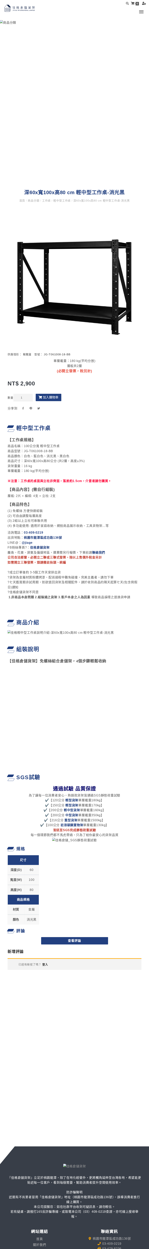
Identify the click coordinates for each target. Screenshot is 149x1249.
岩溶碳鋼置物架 (72, 825)
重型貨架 (70, 820)
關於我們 (39, 1244)
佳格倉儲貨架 (40, 547)
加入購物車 (50, 397)
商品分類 (33, 200)
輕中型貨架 (72, 810)
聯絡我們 (98, 552)
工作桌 (46, 200)
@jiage (27, 542)
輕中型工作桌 (62, 200)
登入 (44, 964)
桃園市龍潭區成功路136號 (43, 537)
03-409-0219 (33, 532)
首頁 (22, 200)
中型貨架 (71, 815)
